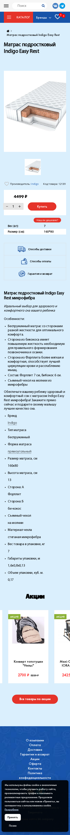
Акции (34, 759)
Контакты (35, 768)
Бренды (41, 17)
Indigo (35, 184)
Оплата (35, 745)
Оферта (35, 763)
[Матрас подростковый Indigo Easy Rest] (35, 111)
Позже (13, 825)
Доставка (35, 749)
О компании (35, 740)
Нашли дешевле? (47, 220)
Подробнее (11, 809)
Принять (12, 817)
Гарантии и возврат (35, 754)
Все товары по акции (35, 699)
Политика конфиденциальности (35, 775)
